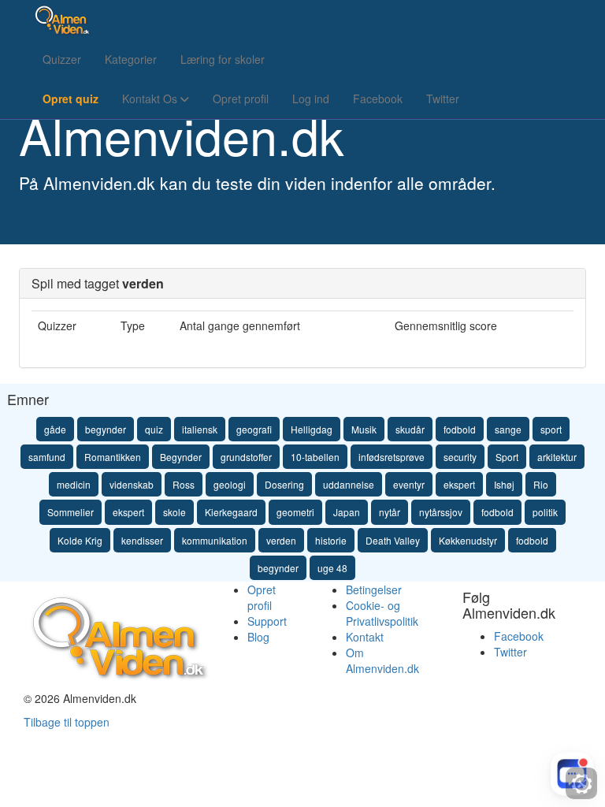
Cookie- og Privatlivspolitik (382, 613)
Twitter (442, 98)
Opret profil (241, 98)
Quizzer (62, 59)
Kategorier (131, 59)
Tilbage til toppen (66, 722)
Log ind (310, 98)
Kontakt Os (151, 98)
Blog (258, 637)
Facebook (378, 98)
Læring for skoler (222, 59)
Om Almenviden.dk (382, 660)
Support (267, 621)
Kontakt (365, 637)
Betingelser (374, 589)
